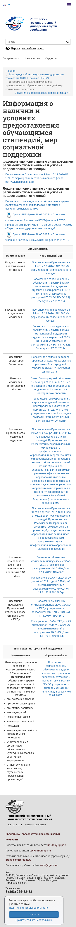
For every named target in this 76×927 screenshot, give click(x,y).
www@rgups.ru (49, 865)
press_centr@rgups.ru (18, 859)
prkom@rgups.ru (41, 850)
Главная (10, 70)
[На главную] (16, 24)
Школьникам (32, 58)
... (64, 58)
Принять (34, 914)
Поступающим (11, 58)
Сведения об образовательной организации (42, 92)
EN (8, 4)
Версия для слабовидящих (27, 48)
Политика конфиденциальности (28, 907)
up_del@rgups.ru (57, 845)
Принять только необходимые (33, 920)
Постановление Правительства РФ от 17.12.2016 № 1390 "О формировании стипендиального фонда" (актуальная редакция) (36, 178)
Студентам (51, 58)
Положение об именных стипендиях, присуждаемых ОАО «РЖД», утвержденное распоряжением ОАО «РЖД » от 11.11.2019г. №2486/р (51, 608)
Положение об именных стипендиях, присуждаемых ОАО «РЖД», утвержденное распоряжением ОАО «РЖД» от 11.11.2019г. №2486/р (51, 565)
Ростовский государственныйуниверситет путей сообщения (43, 24)
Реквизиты (12, 839)
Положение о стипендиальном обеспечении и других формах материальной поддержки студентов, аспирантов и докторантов (37, 205)
